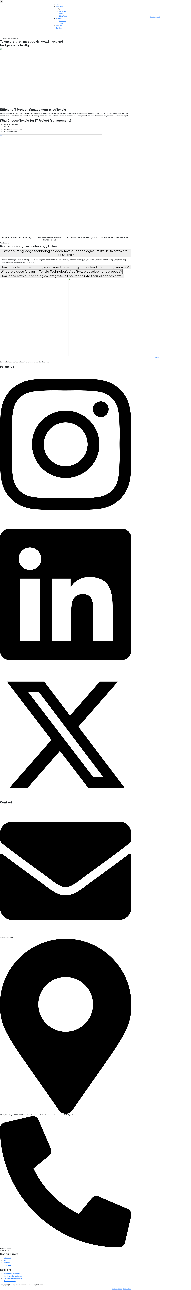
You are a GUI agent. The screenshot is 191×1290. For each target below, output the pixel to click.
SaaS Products (10, 1281)
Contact (7, 1265)
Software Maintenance (13, 1278)
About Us (7, 1258)
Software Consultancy (13, 1276)
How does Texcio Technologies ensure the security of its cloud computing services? (65, 267)
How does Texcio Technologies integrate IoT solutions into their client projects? (62, 276)
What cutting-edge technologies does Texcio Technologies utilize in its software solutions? (65, 253)
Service (7, 1263)
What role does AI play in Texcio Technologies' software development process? (61, 271)
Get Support (155, 17)
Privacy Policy (117, 1289)
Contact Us (127, 1289)
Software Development (13, 1274)
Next (157, 357)
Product (7, 1260)
